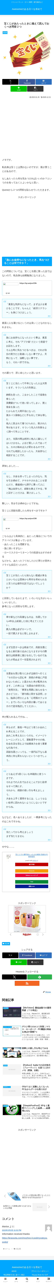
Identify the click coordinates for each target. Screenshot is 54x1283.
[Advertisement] (27, 127)
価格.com (32, 886)
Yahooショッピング (31, 875)
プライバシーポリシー (40, 1271)
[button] (35, 89)
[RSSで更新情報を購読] (27, 983)
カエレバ (35, 860)
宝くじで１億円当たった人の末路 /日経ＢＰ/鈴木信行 (31, 855)
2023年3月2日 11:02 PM (11, 1230)
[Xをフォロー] (14, 976)
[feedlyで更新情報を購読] (39, 976)
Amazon (31, 871)
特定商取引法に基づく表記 (14, 1275)
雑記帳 (7, 943)
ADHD (14, 1271)
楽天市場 (31, 864)
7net (31, 881)
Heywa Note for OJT (40, 1275)
